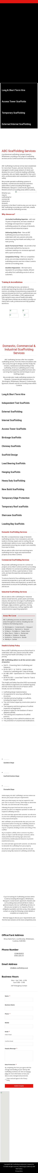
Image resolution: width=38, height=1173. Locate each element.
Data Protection (11, 1064)
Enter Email (8, 1034)
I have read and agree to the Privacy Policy (16, 1079)
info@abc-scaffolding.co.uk (19, 968)
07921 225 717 (19, 955)
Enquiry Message (11, 1048)
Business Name (10, 1005)
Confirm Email (9, 1041)
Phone (7, 1014)
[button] (5, 1126)
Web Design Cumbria (25, 1166)
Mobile (7, 1023)
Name (7, 996)
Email (7, 1031)
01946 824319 (19, 953)
